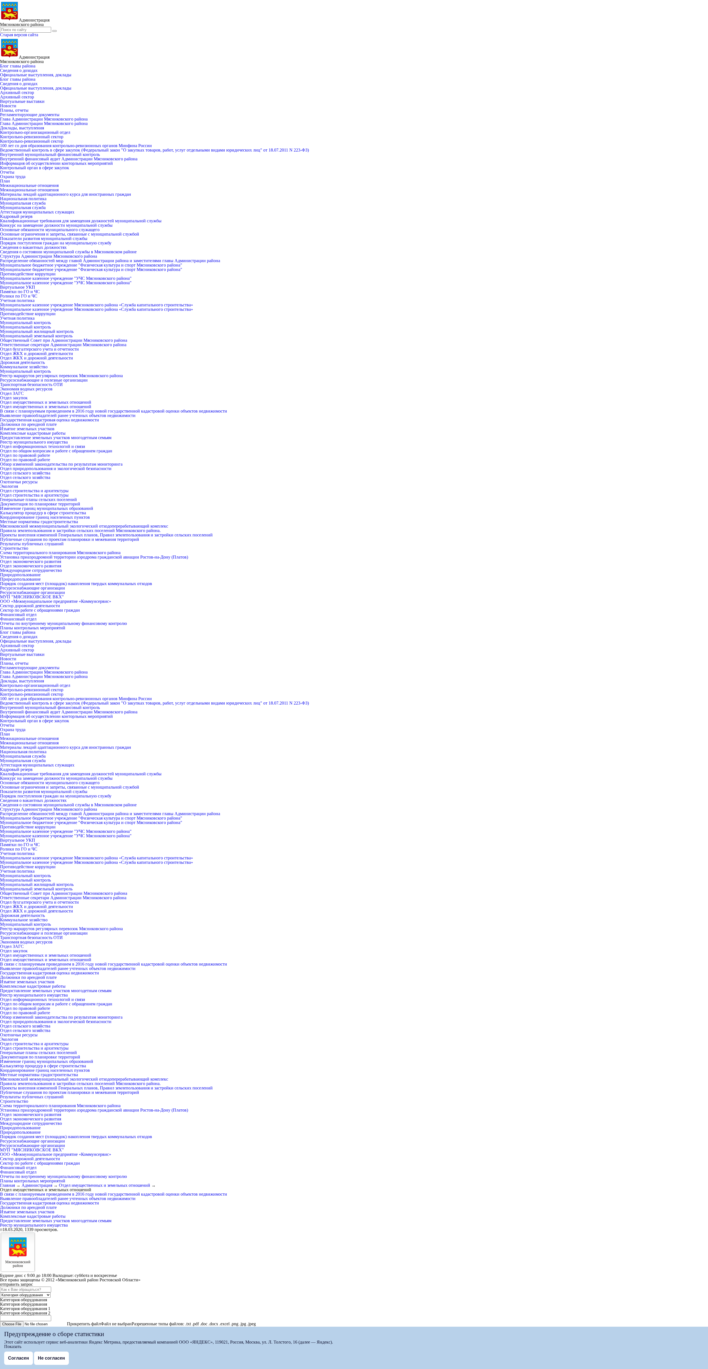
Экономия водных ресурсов (26, 389)
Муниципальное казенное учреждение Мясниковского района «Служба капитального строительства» (96, 305)
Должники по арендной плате (28, 424)
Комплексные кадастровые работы (33, 433)
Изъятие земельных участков (27, 428)
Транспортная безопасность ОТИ (31, 384)
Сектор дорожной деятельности (30, 605)
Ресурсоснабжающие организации (32, 588)
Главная (7, 1185)
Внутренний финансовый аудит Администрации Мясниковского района (68, 159)
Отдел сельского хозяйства (25, 473)
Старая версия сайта (19, 34)
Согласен (18, 1358)
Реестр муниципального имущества (34, 442)
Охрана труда (12, 176)
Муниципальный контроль (25, 322)
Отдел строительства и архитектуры (34, 490)
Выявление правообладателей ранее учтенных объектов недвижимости (68, 415)
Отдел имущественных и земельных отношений (45, 402)
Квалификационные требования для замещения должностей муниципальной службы (81, 220)
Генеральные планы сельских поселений (38, 499)
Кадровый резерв (16, 216)
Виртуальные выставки (22, 101)
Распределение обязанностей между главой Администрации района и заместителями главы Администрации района (110, 260)
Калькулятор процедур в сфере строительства (43, 512)
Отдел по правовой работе (25, 455)
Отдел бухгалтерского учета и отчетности (39, 349)
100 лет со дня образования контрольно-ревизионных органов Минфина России (76, 145)
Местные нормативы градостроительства (39, 521)
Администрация (37, 1185)
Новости (8, 105)
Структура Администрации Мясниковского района (48, 256)
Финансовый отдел (18, 614)
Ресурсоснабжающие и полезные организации (44, 380)
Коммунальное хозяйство (24, 366)
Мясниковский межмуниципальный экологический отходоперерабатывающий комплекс (84, 526)
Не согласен (51, 1358)
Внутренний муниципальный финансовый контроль (50, 154)
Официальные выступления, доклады (35, 74)
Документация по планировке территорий (40, 504)
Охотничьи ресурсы (19, 481)
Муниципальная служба (23, 203)
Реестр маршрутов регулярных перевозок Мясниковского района (61, 375)
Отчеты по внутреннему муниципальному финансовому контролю (63, 623)
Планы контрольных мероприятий (32, 627)
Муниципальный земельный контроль (36, 335)
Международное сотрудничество (31, 570)
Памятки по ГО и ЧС (20, 291)
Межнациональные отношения (29, 185)
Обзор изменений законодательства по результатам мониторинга (61, 464)
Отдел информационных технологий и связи (42, 446)
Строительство (14, 548)
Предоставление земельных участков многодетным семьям (55, 437)
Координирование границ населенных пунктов (45, 517)
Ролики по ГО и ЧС (18, 296)
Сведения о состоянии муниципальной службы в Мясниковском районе (68, 251)
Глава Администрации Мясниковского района (44, 119)
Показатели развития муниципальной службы (43, 238)
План (5, 181)
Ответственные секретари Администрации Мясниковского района (63, 344)
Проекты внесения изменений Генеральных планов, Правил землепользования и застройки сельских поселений (106, 535)
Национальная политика (23, 198)
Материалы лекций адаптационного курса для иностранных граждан (65, 194)
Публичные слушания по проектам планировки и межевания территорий (69, 539)
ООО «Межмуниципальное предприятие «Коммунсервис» (55, 601)
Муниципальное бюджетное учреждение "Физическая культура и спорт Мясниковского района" (91, 265)
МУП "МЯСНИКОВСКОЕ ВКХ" (32, 596)
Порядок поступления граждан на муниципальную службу (55, 243)
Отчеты (7, 172)
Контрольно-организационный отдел (35, 132)
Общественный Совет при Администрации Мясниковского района (63, 340)
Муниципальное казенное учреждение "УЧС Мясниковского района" (66, 278)
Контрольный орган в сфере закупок (34, 167)
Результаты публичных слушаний (32, 543)
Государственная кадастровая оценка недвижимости (49, 420)
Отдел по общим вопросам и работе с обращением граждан (56, 450)
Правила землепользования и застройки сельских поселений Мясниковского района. (80, 530)
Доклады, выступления (22, 128)
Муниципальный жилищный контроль (37, 331)
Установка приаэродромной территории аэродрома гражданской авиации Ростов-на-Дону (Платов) (94, 557)
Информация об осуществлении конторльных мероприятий (56, 163)
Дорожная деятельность (22, 362)
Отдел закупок (14, 397)
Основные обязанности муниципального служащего (50, 229)
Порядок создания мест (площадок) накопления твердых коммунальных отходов (76, 583)
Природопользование (20, 574)
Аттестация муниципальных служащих (37, 212)
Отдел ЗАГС (12, 393)
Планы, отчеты (14, 110)
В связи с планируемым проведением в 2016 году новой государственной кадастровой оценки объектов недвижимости (113, 411)
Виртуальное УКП (17, 287)
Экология (9, 486)
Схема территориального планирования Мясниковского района (60, 552)
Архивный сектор (17, 92)
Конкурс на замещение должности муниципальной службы (56, 225)
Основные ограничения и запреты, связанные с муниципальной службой (69, 234)
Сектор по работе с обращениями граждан (40, 610)
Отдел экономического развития (30, 561)
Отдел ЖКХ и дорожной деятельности (36, 353)
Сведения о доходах (19, 70)
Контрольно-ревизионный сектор (31, 136)
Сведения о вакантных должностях (33, 247)
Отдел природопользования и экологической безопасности (55, 468)
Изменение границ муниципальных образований (46, 508)
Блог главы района (17, 66)
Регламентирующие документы (29, 114)
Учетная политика (17, 300)
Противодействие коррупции (28, 274)
